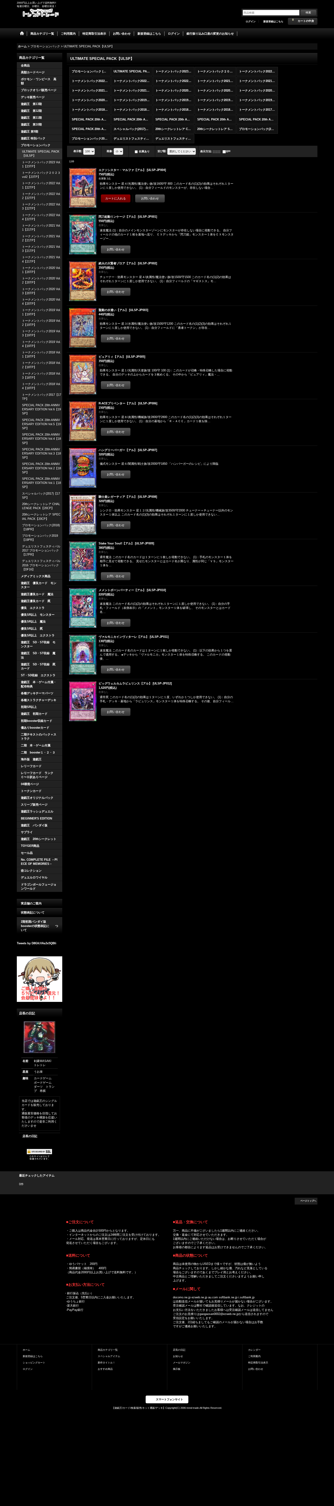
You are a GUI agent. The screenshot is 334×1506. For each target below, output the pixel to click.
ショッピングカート (34, 1362)
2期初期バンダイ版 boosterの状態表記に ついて (39, 926)
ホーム (26, 1349)
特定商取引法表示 (258, 1362)
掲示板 (176, 1369)
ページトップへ (308, 1201)
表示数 (77, 151)
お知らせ (178, 1356)
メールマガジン (181, 1362)
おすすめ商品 (105, 1369)
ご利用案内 (254, 1356)
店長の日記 (29, 1136)
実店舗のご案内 (31, 903)
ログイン (251, 21)
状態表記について (33, 912)
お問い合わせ (255, 1369)
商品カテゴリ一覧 (108, 1349)
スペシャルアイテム (109, 1356)
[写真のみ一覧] (218, 151)
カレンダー (254, 1349)
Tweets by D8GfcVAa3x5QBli (36, 943)
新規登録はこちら (273, 21)
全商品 (25, 65)
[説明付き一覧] (228, 151)
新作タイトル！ (106, 1362)
